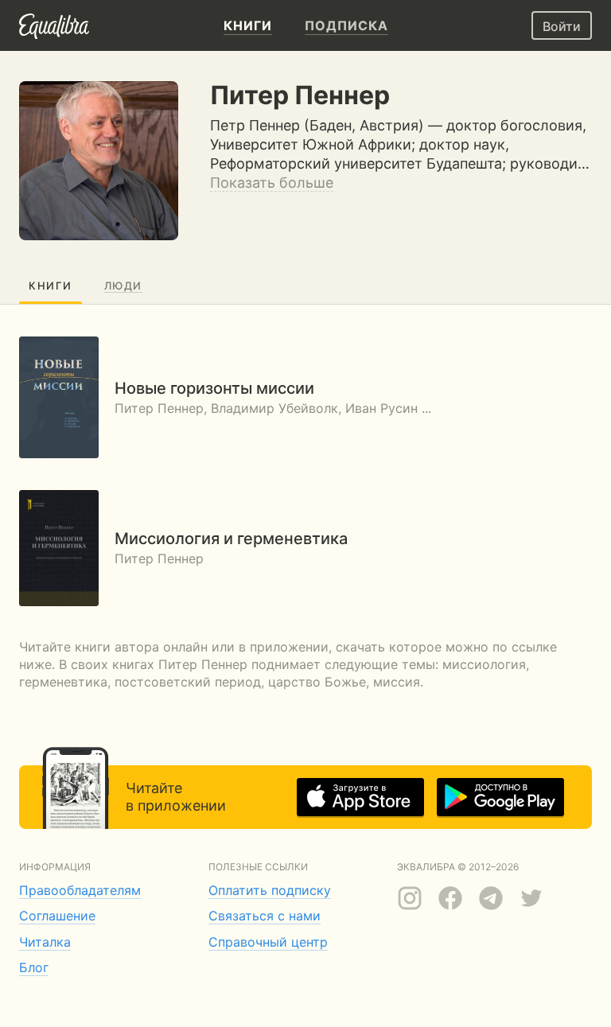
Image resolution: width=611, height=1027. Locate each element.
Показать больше (271, 182)
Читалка (45, 942)
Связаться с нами (264, 916)
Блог (34, 967)
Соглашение (57, 916)
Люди (123, 285)
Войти (562, 26)
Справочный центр (268, 942)
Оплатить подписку (269, 890)
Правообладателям (80, 890)
